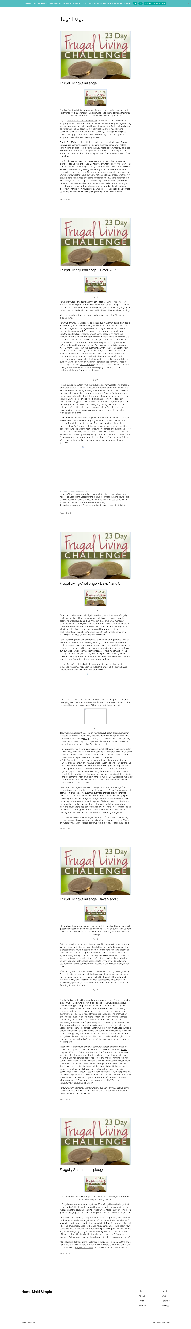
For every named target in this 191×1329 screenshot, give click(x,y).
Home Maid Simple (36, 1291)
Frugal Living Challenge (78, 83)
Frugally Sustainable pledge (82, 1170)
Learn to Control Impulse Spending (82, 120)
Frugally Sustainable (71, 1204)
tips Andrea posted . (115, 947)
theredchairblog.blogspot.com (71, 491)
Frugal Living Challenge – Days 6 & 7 (88, 270)
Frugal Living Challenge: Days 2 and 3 (89, 899)
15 (70, 1052)
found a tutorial (87, 364)
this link (121, 505)
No (140, 3)
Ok (135, 3)
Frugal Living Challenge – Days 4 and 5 (90, 583)
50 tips (86, 738)
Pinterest (88, 491)
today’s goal (73, 1212)
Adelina (82, 491)
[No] (188, 3)
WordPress (166, 1322)
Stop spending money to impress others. (86, 161)
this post (95, 370)
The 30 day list (73, 142)
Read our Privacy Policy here (155, 3)
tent (97, 1052)
